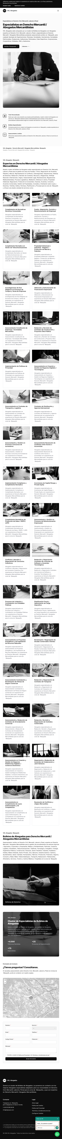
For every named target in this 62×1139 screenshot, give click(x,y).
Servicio (34, 1025)
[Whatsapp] (57, 1134)
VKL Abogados (12, 10)
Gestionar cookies (20, 5)
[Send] (57, 1127)
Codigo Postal (9, 1039)
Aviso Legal (35, 1103)
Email (7, 1032)
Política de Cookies (37, 1105)
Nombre (8, 1025)
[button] (31, 998)
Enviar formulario (31, 1058)
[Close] (57, 1119)
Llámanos (24, 46)
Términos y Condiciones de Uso (41, 1055)
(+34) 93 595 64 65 (8, 1107)
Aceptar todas (7, 5)
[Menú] (58, 11)
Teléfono (34, 1032)
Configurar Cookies (37, 1113)
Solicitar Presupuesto (10, 46)
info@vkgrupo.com (8, 1110)
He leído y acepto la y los (28, 1055)
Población (35, 1039)
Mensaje (8, 1046)
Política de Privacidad (24, 1055)
